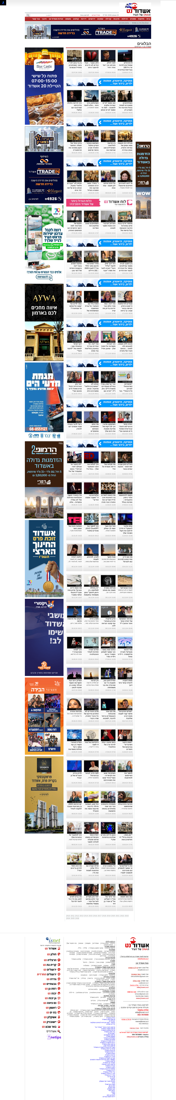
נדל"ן (79, 948)
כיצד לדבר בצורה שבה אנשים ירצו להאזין (75, 426)
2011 (72, 916)
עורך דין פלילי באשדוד (107, 1073)
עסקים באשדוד (74, 1016)
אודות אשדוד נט (56, 19)
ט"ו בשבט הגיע (109, 866)
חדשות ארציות (110, 948)
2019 (108, 916)
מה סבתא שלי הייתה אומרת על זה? (108, 466)
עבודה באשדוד (110, 1066)
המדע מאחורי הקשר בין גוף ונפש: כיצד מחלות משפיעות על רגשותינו (75, 747)
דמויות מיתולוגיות (95, 992)
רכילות (125, 19)
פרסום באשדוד (110, 1061)
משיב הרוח (94, 619)
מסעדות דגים (85, 951)
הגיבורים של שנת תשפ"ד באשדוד (104, 983)
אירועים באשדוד (109, 1050)
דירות (83, 19)
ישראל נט (112, 1021)
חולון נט (112, 1078)
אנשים (81, 943)
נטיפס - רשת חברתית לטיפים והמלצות (102, 1022)
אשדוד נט (147, 46)
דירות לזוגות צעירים (109, 1097)
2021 (117, 916)
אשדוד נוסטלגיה (109, 991)
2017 (99, 916)
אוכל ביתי (112, 953)
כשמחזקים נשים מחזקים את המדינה (92, 225)
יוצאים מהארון (108, 945)
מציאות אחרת (76, 711)
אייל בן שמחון (110, 1024)
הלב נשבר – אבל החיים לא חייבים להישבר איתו (92, 65)
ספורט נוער (100, 962)
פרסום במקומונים (109, 1035)
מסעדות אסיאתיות (101, 953)
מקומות (88, 943)
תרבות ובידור (110, 957)
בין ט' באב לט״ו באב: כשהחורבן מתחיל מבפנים (75, 65)
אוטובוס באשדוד (73, 1015)
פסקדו (113, 1092)
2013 (81, 916)
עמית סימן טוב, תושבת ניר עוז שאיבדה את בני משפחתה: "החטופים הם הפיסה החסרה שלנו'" (109, 687)
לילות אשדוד (104, 975)
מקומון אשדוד (110, 1036)
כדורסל (92, 962)
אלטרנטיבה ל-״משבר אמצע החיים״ (92, 497)
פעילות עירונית (99, 978)
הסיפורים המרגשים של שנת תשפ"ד (103, 984)
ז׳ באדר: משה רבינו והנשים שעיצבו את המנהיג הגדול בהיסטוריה (93, 188)
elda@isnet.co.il (142, 987)
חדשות (141, 19)
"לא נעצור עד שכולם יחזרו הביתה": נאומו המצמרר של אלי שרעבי (75, 469)
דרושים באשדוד (110, 1052)
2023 (126, 916)
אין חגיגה (95, 680)
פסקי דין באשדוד (109, 1004)
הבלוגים (138, 46)
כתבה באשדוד (110, 1067)
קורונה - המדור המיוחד (106, 1005)
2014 (86, 916)
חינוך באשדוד (98, 1016)
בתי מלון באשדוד (109, 1032)
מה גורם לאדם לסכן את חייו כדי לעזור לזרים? (75, 899)
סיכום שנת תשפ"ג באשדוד (105, 967)
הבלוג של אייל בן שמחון (140, 23)
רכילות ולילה (110, 942)
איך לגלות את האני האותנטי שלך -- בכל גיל (93, 466)
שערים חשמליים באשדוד (107, 1058)
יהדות (97, 1012)
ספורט (133, 19)
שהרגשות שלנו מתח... (92, 561)
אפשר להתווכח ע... (92, 107)
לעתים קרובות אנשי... (75, 839)
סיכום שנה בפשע (89, 970)
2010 (68, 916)
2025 (72, 918)
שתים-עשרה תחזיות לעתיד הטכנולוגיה (93, 652)
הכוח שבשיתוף (126, 588)
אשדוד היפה (111, 978)
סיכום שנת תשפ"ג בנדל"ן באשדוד (80, 972)
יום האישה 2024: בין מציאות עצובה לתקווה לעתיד (74, 806)
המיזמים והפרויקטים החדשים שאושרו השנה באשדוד (98, 1010)
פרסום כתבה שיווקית (108, 1064)
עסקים (100, 19)
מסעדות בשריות (110, 951)
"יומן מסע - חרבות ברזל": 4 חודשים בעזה (126, 837)
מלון (113, 1093)
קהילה (108, 19)
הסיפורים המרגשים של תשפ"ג (90, 969)
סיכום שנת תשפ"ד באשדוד (105, 981)
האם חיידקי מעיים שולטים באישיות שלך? (108, 837)
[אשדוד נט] (134, 951)
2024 (68, 918)
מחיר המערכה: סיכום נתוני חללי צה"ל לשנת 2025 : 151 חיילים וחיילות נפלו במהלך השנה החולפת (92, 270)
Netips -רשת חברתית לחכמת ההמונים (102, 1059)
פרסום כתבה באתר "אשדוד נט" (105, 1027)
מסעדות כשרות (82, 954)
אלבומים (112, 973)
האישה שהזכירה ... (126, 809)
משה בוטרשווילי (110, 1084)
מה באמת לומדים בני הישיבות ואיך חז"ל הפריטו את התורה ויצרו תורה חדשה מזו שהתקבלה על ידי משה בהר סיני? (108, 502)
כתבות (113, 965)
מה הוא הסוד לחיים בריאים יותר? (76, 868)
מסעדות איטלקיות (73, 951)
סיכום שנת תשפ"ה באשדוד (105, 1009)
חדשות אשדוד (109, 946)
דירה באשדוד (110, 1070)
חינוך (44, 19)
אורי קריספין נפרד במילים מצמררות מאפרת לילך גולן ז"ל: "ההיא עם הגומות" (108, 388)
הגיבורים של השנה (109, 969)
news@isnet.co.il (142, 998)
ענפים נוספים (110, 962)
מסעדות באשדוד (109, 1039)
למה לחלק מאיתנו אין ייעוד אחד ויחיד (109, 65)
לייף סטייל (111, 999)
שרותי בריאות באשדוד (108, 1049)
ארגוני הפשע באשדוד (96, 948)
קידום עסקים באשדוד (108, 1030)
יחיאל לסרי (111, 1090)
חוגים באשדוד (88, 959)
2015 (90, 916)
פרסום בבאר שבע (109, 1046)
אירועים (112, 975)
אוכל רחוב (103, 956)
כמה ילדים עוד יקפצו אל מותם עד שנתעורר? (75, 306)
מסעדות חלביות (97, 951)
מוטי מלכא (111, 1087)
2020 (113, 916)
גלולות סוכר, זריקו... (75, 623)
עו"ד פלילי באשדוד (109, 1072)
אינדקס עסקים (78, 1012)
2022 (122, 916)
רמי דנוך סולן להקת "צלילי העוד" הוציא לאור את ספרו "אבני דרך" (108, 268)
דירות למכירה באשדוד (108, 1041)
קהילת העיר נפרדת (103, 980)
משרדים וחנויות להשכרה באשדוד (104, 1047)
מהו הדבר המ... (110, 592)
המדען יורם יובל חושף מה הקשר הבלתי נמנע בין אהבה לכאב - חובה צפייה (75, 685)
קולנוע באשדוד (76, 959)
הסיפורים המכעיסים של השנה (103, 972)
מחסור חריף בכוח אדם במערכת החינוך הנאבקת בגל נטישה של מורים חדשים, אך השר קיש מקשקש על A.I (125, 230)
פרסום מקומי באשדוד (108, 1029)
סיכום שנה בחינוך (102, 970)
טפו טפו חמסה (126, 897)
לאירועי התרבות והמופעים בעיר (105, 959)
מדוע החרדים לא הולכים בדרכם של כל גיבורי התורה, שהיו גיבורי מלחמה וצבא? (91, 716)
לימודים (103, 997)
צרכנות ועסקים (109, 996)
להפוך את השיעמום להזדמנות (128, 775)
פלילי (85, 948)
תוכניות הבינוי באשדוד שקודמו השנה (79, 983)
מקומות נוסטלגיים (109, 992)
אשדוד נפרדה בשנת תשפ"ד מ (80, 984)
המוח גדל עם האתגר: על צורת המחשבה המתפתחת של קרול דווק (92, 308)
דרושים (92, 19)
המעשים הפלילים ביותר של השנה (92, 1015)
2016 (95, 916)
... (114, 70)
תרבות (116, 19)
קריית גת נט (111, 1076)
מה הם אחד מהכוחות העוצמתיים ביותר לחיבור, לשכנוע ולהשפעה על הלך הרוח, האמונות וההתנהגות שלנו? (108, 718)
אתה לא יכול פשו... (76, 654)
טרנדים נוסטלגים (82, 992)
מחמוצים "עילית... (93, 778)
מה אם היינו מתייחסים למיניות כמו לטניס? (125, 559)
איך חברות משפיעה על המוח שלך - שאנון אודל (108, 346)
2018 (104, 916)
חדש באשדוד (94, 997)
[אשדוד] (135, 16)
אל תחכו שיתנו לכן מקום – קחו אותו (109, 185)
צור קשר (36, 19)
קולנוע (76, 19)
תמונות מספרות (96, 965)
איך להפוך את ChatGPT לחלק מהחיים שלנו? (92, 528)
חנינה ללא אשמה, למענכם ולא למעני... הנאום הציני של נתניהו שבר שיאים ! (125, 348)
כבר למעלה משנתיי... (125, 188)
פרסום (113, 1080)
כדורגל (85, 962)
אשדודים (96, 943)
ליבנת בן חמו (111, 1095)
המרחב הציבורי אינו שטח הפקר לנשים (109, 225)
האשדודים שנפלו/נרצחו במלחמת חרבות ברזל (100, 986)
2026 (77, 918)
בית (148, 19)
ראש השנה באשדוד (100, 1013)
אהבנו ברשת (105, 1012)
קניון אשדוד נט (86, 1016)
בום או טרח (104, 943)
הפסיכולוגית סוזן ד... (75, 531)
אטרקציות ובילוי (103, 1000)
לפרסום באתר (84, 15)
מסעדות (112, 950)
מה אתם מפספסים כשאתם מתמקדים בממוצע (95, 428)
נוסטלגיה (86, 965)
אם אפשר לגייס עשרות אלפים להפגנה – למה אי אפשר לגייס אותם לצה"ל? (108, 107)
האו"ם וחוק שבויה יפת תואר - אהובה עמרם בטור (125, 466)
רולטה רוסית (77, 557)
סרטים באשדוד (110, 1016)
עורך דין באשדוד (109, 1075)
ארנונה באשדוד (110, 1055)
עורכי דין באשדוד (96, 1004)
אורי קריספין (131, 992)
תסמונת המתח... (110, 531)
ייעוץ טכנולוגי (74, 1010)
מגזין (113, 964)
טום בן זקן (112, 1086)
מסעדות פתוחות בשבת (84, 953)
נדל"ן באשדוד (110, 1018)
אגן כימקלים (111, 1089)
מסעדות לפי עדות (95, 954)
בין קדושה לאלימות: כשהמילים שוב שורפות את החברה (109, 147)
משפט (68, 19)
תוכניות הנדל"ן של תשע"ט (83, 1013)
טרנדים (93, 1000)
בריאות (90, 978)
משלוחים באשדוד (109, 1038)
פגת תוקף (111, 557)
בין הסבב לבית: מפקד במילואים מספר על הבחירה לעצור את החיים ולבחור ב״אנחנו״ (125, 268)
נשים (113, 1012)
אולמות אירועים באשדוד (107, 1069)
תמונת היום (93, 975)
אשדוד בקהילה (109, 977)
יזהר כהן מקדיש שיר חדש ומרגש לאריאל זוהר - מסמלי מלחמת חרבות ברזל (92, 901)
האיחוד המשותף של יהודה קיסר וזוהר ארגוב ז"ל (125, 621)
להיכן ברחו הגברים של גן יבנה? (76, 775)
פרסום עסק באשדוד (108, 1019)
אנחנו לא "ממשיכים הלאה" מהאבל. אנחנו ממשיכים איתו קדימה (91, 388)
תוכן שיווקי (111, 997)
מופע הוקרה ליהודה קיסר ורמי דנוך (125, 682)
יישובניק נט (111, 1033)
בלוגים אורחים (124, 23)
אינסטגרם (84, 975)
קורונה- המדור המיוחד (108, 1007)
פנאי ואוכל (89, 1012)
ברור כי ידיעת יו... (93, 747)
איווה (113, 1083)
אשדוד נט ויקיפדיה (109, 1063)
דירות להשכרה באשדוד (107, 1043)
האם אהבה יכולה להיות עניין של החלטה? (108, 744)
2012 (77, 916)
